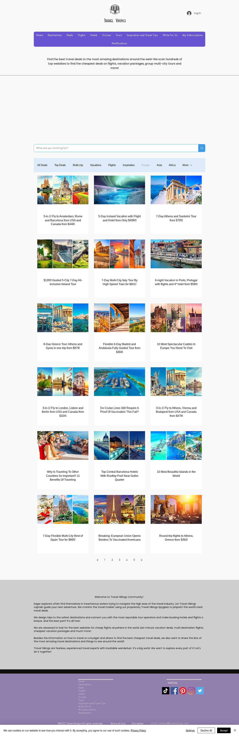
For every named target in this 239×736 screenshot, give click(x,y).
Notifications (84, 713)
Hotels (81, 694)
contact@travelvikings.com (174, 723)
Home (81, 681)
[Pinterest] (183, 690)
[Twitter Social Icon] (200, 690)
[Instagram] (191, 690)
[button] (54, 35)
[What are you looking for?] (201, 148)
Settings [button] (190, 730)
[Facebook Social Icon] (174, 690)
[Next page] (141, 560)
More (185, 165)
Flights (112, 165)
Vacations (95, 165)
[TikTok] (165, 690)
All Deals (42, 165)
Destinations (84, 684)
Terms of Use (118, 723)
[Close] (235, 730)
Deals (81, 687)
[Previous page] (97, 560)
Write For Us (84, 706)
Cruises (82, 697)
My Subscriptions (87, 709)
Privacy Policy (138, 730)
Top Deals (60, 165)
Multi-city (78, 165)
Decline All (206, 730)
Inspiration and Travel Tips (92, 703)
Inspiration (129, 165)
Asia (159, 165)
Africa (172, 165)
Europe (146, 165)
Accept (224, 730)
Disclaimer (138, 723)
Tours (81, 700)
